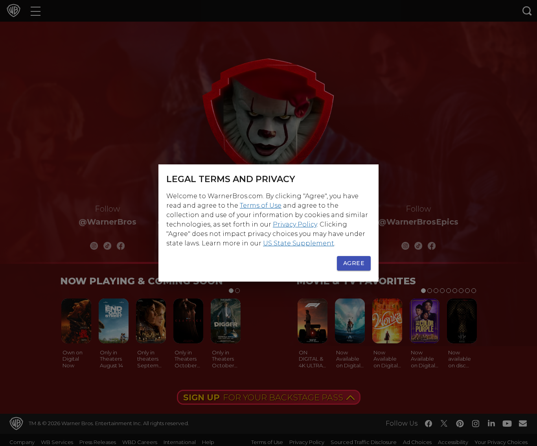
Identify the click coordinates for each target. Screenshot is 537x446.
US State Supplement (298, 243)
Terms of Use (260, 205)
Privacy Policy (295, 224)
